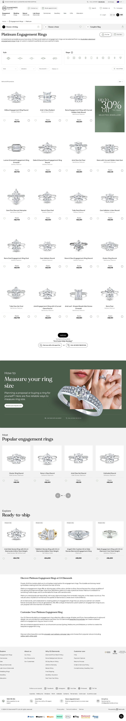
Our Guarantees (29, 661)
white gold (33, 636)
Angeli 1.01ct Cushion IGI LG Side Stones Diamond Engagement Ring (79, 550)
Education (80, 13)
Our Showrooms (29, 658)
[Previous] (57, 495)
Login (104, 14)
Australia (32, 694)
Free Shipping (49, 671)
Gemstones (47, 13)
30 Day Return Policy (52, 661)
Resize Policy (49, 668)
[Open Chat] (121, 716)
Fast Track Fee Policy (51, 678)
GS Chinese (111, 2)
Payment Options (79, 658)
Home (4, 21)
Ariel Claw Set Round (78, 473)
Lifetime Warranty (51, 665)
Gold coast (82, 694)
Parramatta (73, 694)
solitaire (57, 634)
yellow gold (25, 636)
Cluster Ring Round (16, 473)
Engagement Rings (17, 21)
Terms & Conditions (71, 709)
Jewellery (57, 13)
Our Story (27, 655)
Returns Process (79, 661)
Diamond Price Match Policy (54, 655)
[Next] (68, 495)
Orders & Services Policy (81, 665)
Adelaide (59, 694)
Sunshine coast (91, 694)
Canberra (66, 694)
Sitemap (81, 709)
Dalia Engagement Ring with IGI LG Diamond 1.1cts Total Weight (109, 550)
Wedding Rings (5, 671)
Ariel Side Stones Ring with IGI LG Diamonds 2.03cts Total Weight (16, 550)
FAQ (75, 655)
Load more (63, 335)
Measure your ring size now (14, 405)
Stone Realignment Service (53, 658)
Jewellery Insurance (51, 675)
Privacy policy (60, 709)
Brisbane (47, 694)
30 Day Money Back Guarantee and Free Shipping (20, 1)
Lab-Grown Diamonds (7, 668)
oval (52, 634)
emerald (47, 634)
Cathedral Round (109, 473)
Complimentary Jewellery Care (83, 668)
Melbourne (39, 694)
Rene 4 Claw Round (47, 473)
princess (63, 634)
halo (68, 634)
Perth (53, 694)
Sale (1, 661)
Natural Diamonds (5, 665)
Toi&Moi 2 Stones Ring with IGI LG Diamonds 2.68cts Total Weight (47, 550)
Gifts (71, 13)
